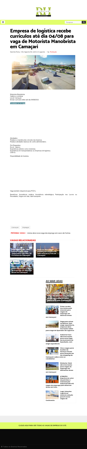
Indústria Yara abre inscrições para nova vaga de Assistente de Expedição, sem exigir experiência (59, 339)
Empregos (25, 227)
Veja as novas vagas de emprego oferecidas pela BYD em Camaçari (60, 298)
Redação (53, 52)
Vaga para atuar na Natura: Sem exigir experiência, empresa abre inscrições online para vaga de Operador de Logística (60, 326)
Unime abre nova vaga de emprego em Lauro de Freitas (48, 233)
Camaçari (15, 227)
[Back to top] (82, 444)
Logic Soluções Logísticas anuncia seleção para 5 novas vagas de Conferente (59, 396)
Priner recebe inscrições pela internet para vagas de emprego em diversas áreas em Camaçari (59, 312)
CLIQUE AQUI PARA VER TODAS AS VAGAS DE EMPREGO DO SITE (42, 425)
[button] (3, 22)
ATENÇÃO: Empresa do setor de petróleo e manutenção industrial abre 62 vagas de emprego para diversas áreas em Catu (60, 381)
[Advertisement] (43, 120)
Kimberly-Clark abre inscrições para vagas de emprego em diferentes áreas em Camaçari (59, 367)
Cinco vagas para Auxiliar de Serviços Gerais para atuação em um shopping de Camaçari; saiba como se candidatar (60, 353)
